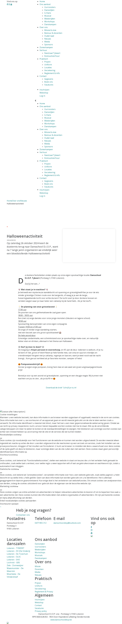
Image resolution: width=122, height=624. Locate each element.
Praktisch (44, 59)
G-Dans (47, 13)
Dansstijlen (49, 10)
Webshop (39, 602)
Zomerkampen (46, 47)
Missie (38, 566)
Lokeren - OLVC (14, 556)
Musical (47, 15)
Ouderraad (49, 36)
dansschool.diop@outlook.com (67, 523)
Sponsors (48, 44)
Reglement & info (52, 73)
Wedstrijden (49, 18)
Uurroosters (50, 7)
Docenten (39, 569)
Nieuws (47, 38)
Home (42, 1)
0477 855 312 (40, 523)
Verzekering (49, 70)
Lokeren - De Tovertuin (17, 554)
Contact (43, 76)
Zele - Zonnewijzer (15, 565)
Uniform (48, 64)
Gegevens (48, 79)
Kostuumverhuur (52, 56)
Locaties (48, 67)
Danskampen (50, 24)
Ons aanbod (45, 4)
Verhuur (43, 50)
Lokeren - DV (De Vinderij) (18, 551)
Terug (10, 226)
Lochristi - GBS (13, 562)
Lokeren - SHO (13, 559)
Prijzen (47, 61)
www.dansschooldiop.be (61, 619)
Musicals (39, 555)
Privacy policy (41, 611)
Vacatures (48, 84)
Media (47, 41)
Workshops (49, 21)
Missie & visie (50, 30)
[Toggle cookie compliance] (1, 438)
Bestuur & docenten (53, 33)
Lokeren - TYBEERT (15, 548)
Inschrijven (40, 599)
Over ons (44, 27)
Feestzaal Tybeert (52, 53)
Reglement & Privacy (44, 591)
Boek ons (48, 82)
